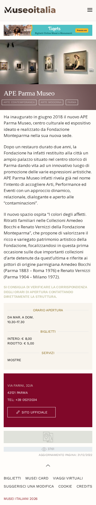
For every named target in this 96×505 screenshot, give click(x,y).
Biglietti (12, 478)
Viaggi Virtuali (68, 478)
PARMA (71, 102)
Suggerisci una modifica (29, 486)
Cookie (65, 486)
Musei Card (36, 478)
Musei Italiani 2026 (21, 499)
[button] (89, 10)
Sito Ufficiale (35, 412)
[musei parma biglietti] (48, 30)
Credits (84, 486)
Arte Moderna (51, 102)
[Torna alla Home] (30, 10)
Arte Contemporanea (19, 102)
